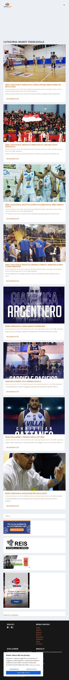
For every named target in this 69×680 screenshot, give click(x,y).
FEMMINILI (39, 639)
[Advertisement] (34, 23)
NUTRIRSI (39, 644)
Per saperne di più (12, 98)
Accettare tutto (23, 673)
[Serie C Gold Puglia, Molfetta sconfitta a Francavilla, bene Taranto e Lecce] (34, 183)
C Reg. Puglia (48, 89)
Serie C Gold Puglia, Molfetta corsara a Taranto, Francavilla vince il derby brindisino (34, 266)
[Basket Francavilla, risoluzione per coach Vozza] (34, 472)
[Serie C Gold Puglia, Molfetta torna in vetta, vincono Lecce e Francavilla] (34, 123)
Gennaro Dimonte (11, 89)
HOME (38, 627)
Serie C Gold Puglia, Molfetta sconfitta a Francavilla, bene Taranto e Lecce (34, 206)
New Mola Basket (57, 269)
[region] (23, 664)
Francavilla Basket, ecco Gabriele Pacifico (23, 381)
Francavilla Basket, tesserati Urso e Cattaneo (25, 437)
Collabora (23, 676)
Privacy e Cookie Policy (11, 676)
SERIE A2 (39, 632)
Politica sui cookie (34, 665)
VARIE (38, 641)
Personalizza (14, 669)
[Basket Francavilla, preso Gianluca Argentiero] (33, 305)
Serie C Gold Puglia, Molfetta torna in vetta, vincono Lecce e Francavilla (31, 146)
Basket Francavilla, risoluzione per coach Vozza (26, 493)
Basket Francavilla (40, 89)
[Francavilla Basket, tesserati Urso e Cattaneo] (34, 415)
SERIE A (38, 630)
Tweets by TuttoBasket (10, 615)
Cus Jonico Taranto (57, 89)
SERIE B (38, 634)
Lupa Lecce (44, 149)
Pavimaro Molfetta (10, 91)
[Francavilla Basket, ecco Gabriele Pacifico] (33, 360)
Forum (18, 676)
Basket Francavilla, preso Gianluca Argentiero (25, 326)
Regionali (17, 91)
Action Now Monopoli (29, 89)
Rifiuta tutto (31, 669)
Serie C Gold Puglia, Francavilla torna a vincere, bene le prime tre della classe (33, 86)
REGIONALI (39, 637)
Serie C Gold (23, 91)
